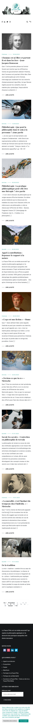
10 (14, 604)
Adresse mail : (6, 690)
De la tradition (8, 565)
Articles (4, 123)
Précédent (11, 603)
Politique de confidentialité (11, 676)
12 (21, 604)
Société (4, 249)
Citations (4, 54)
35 (5, 605)
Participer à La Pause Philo (11, 673)
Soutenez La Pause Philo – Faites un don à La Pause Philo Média (16, 680)
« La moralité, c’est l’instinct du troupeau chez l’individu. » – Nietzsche (16, 504)
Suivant (10, 605)
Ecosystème (6, 664)
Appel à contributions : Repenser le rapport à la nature (13, 255)
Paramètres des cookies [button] (10, 721)
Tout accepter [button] (23, 721)
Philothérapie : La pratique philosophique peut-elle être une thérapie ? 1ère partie (15, 189)
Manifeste (6, 670)
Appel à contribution (9, 661)
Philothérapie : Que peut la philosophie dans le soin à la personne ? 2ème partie (14, 130)
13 (25, 604)
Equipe (5, 667)
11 (18, 604)
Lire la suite (10, 95)
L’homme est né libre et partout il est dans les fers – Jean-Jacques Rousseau (16, 60)
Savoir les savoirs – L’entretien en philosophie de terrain (16, 438)
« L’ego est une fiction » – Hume (16, 319)
